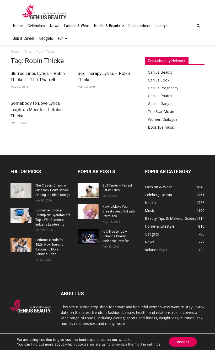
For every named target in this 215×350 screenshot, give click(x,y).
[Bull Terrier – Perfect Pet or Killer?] (88, 190)
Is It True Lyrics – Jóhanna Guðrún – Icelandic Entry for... (117, 236)
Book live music (161, 127)
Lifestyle (161, 25)
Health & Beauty (107, 25)
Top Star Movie (161, 111)
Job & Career (24, 38)
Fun (60, 38)
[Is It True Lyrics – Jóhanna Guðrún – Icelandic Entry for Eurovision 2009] (88, 236)
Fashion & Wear (76, 25)
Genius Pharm (160, 95)
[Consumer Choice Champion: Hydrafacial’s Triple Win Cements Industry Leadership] (20, 215)
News (54, 25)
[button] (198, 26)
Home (18, 25)
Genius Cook (158, 80)
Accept (183, 342)
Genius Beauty (160, 72)
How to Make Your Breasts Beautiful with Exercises (119, 211)
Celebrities (36, 25)
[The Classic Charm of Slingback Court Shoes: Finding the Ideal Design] (20, 190)
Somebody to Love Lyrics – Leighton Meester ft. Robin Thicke (37, 109)
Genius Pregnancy (163, 87)
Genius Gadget (160, 103)
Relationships (139, 25)
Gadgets (46, 38)
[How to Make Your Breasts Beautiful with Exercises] (88, 211)
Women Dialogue (163, 119)
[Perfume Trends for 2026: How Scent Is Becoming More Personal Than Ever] (20, 245)
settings (153, 344)
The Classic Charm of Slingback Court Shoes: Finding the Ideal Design (52, 190)
